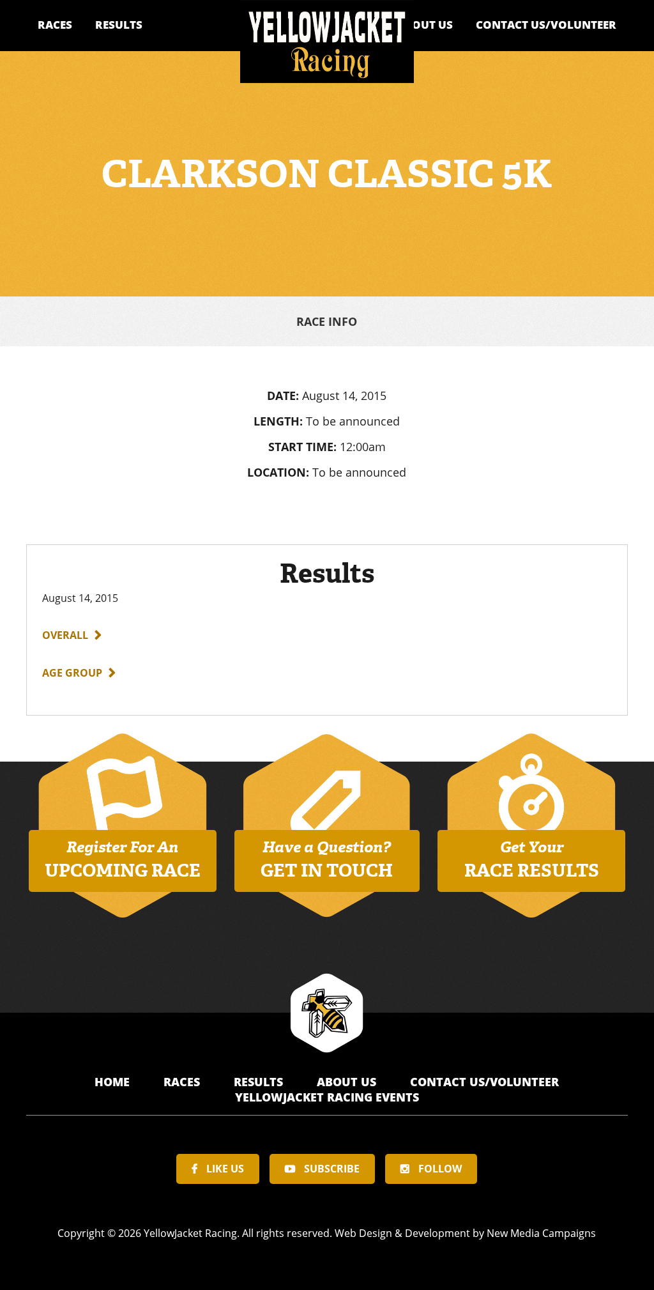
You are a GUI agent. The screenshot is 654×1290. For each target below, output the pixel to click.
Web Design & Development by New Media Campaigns (465, 1233)
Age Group (72, 673)
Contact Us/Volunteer (546, 24)
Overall (65, 635)
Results (118, 24)
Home (114, 1081)
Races (55, 24)
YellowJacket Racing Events (327, 1097)
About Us (425, 24)
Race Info (326, 321)
